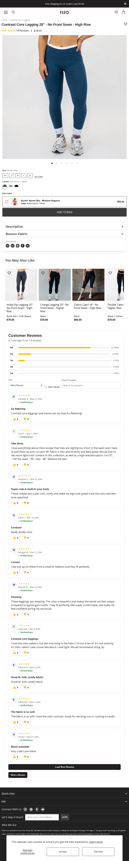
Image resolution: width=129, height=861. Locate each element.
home (4, 20)
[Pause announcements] (125, 3)
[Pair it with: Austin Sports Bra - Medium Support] (7, 202)
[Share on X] (28, 246)
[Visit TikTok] (12, 246)
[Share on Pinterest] (18, 246)
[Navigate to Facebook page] (37, 809)
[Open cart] (123, 12)
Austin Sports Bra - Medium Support (40, 200)
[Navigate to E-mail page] (42, 809)
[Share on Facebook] (23, 246)
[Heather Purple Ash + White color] (10, 186)
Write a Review (18, 775)
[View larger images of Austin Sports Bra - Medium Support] (15, 201)
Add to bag (64, 212)
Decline (98, 851)
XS (5, 176)
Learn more (96, 842)
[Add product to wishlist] (125, 24)
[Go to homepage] (64, 12)
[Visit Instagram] (7, 246)
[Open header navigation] (6, 12)
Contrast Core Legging (20, 20)
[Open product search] (13, 12)
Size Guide (38, 176)
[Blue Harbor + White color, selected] (4, 186)
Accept (63, 851)
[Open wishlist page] (116, 12)
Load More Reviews (64, 767)
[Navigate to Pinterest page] (31, 809)
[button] (15, 30)
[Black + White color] (16, 186)
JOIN (65, 817)
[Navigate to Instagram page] (25, 809)
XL (30, 176)
